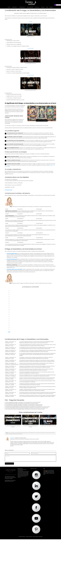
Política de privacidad (50, 471)
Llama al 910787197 (30, 7)
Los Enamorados (30, 75)
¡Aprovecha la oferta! (8, 189)
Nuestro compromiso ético (47, 472)
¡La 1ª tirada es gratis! (8, 190)
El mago (30, 21)
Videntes (51, 7)
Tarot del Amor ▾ (20, 470)
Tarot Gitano (20, 469)
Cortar (9, 332)
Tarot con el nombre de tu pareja (23, 473)
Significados (14, 7)
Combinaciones (22, 7)
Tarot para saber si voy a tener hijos (14, 269)
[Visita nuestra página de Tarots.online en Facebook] (36, 512)
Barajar (9, 331)
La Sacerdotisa (31, 48)
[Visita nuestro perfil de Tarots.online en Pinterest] (36, 534)
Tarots (9, 7)
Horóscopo (37, 7)
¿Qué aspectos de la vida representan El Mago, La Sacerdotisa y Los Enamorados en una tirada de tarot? (24, 405)
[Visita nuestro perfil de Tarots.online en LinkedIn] (36, 490)
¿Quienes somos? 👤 (46, 470)
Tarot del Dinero (20, 474)
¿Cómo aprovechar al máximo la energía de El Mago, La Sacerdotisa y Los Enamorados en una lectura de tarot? (25, 409)
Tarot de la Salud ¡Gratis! (24, 475)
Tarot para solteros (21, 471)
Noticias (42, 7)
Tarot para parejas (25, 472)
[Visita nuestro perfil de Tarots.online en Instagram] (36, 479)
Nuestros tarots (20, 468)
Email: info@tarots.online (9, 480)
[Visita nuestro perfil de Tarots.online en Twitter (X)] (36, 501)
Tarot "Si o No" (24, 469)
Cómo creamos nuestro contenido (48, 473)
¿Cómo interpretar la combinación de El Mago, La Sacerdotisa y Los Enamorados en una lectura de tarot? (24, 404)
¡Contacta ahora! (10, 481)
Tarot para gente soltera (12, 253)
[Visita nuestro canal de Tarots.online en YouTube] (36, 523)
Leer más (11, 445)
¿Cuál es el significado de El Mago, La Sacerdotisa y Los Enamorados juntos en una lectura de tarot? (23, 402)
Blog (47, 7)
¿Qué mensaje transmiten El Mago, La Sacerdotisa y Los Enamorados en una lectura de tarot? (22, 403)
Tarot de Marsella (20, 476)
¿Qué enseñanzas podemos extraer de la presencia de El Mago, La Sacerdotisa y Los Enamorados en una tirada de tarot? (27, 407)
